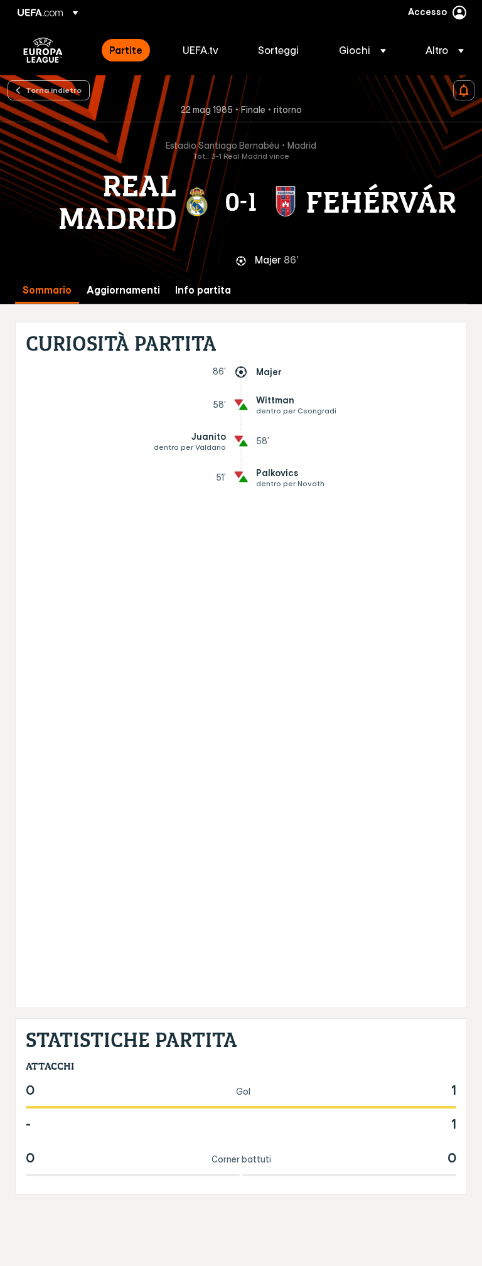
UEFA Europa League (43, 50)
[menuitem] (130, 50)
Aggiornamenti (123, 290)
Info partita (203, 290)
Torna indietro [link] (54, 89)
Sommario (47, 290)
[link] (126, 50)
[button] (362, 50)
